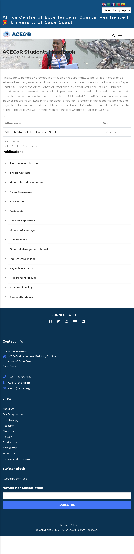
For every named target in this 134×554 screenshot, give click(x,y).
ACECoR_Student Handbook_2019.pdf (30, 132)
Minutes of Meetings (22, 230)
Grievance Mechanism (16, 459)
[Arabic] (108, 4)
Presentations (18, 239)
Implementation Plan (23, 258)
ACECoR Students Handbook (31, 57)
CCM (55, 530)
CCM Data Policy (67, 525)
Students (8, 431)
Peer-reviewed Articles (24, 163)
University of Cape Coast (42, 22)
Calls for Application (22, 220)
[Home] (17, 34)
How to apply (11, 420)
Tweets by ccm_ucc (15, 478)
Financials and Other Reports (28, 182)
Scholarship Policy (21, 287)
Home (6, 57)
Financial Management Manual (29, 249)
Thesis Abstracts (20, 172)
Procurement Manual (23, 277)
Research (8, 425)
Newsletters (17, 201)
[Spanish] (123, 4)
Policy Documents (21, 192)
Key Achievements (21, 268)
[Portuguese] (118, 4)
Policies (7, 436)
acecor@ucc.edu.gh (19, 388)
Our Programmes (13, 414)
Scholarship (9, 453)
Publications (10, 442)
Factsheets (16, 211)
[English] (104, 4)
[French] (113, 4)
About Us (8, 409)
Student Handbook (21, 296)
